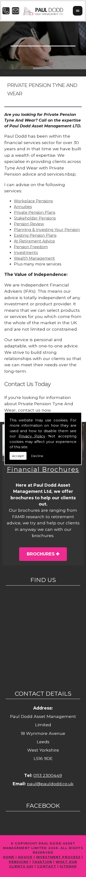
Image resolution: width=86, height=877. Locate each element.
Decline (37, 455)
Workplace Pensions (33, 201)
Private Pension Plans (34, 212)
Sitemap (68, 866)
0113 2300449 (47, 775)
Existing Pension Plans (35, 235)
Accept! (18, 455)
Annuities (23, 206)
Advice (25, 857)
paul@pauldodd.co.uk (50, 783)
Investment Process (58, 857)
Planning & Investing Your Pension (47, 229)
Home (8, 857)
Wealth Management (34, 258)
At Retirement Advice (34, 241)
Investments (26, 252)
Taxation (42, 862)
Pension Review (29, 224)
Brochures (41, 553)
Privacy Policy (32, 436)
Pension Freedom (31, 247)
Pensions (18, 862)
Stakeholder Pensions (35, 218)
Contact (46, 866)
